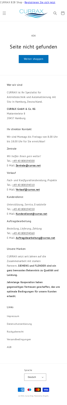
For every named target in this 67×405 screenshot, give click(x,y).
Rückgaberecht (15, 331)
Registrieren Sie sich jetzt (40, 2)
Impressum (13, 316)
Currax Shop (29, 396)
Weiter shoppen (33, 59)
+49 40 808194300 (23, 160)
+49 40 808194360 (23, 233)
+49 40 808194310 (23, 185)
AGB (9, 347)
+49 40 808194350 (23, 209)
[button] (4, 13)
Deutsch (32, 377)
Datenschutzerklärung (19, 323)
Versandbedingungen (19, 339)
